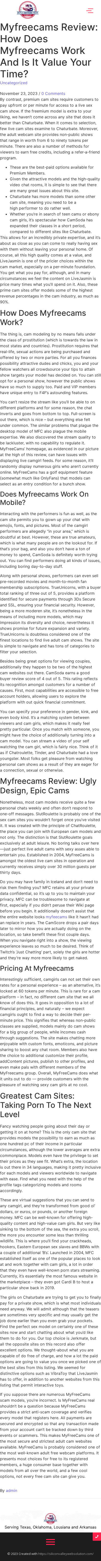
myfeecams (56, 916)
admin (11, 1490)
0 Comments (53, 93)
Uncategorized (13, 82)
